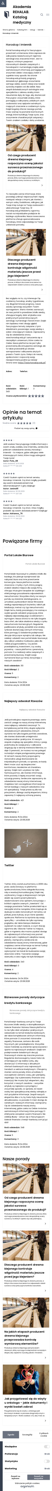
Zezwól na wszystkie (38, 1477)
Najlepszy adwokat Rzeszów (23, 701)
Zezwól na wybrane (15, 1477)
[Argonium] (27, 1487)
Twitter (9, 865)
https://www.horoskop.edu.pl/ (32, 362)
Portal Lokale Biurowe (18, 555)
